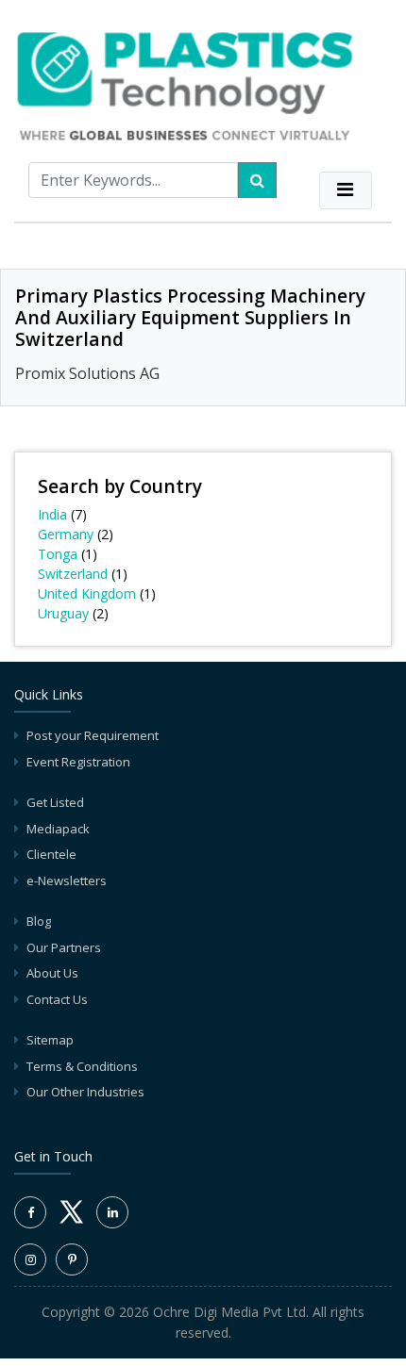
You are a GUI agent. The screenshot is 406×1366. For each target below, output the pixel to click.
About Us (52, 972)
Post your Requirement (92, 735)
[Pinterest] (72, 1259)
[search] (257, 180)
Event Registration (78, 761)
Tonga (57, 554)
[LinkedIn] (112, 1212)
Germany (65, 534)
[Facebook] (30, 1212)
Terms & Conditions (82, 1066)
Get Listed (55, 802)
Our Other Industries (85, 1091)
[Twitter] (71, 1222)
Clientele (51, 854)
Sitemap (50, 1039)
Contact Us (57, 999)
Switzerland (73, 574)
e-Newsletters (66, 880)
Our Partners (63, 947)
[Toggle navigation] (345, 190)
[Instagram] (30, 1259)
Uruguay (63, 613)
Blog (38, 921)
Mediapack (58, 828)
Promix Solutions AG (87, 373)
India (52, 514)
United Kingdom (87, 593)
